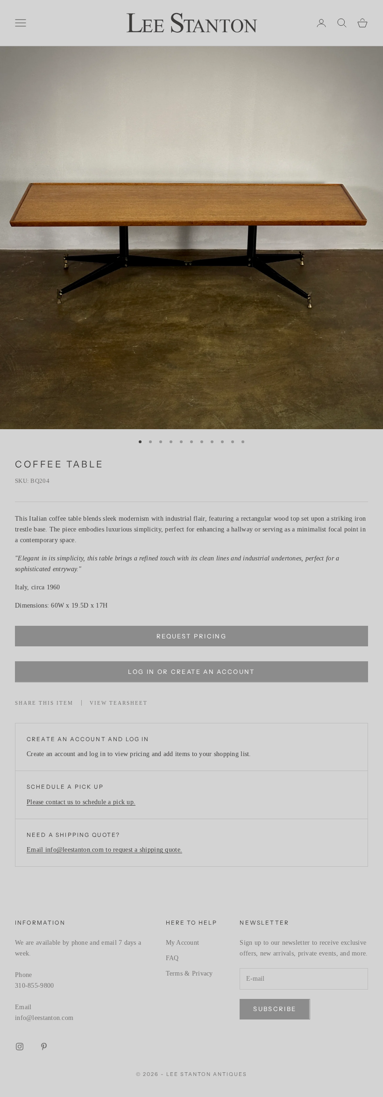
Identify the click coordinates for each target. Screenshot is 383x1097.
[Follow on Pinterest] (44, 1046)
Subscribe (274, 1008)
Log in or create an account (191, 671)
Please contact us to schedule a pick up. (81, 802)
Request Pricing (191, 636)
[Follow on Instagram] (19, 1046)
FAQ (172, 958)
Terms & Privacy (189, 973)
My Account (182, 942)
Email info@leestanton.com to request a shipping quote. (104, 849)
